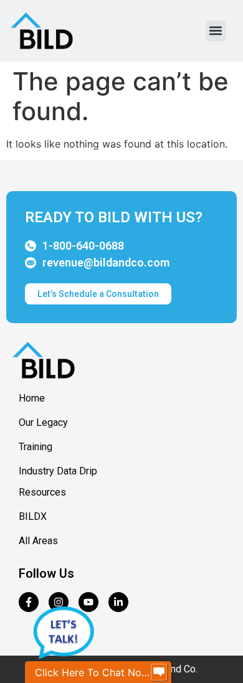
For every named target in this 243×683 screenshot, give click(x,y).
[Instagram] (59, 602)
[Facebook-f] (29, 602)
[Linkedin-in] (118, 602)
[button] (216, 31)
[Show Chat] (159, 672)
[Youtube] (88, 602)
